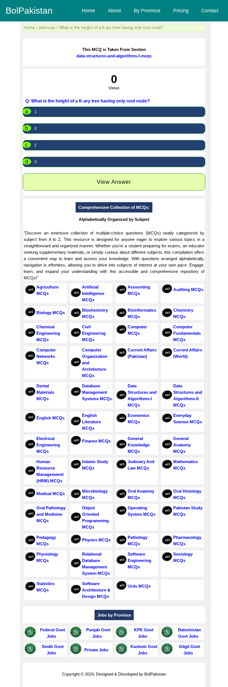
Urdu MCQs (139, 586)
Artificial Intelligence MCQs (93, 293)
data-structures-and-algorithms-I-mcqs (114, 55)
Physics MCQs (96, 539)
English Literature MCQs (91, 422)
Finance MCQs (96, 441)
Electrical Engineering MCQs (48, 445)
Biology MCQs (50, 312)
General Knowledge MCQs (139, 445)
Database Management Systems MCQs (97, 392)
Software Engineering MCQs (139, 560)
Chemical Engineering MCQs (48, 333)
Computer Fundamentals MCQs (187, 333)
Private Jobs (95, 649)
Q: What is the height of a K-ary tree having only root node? (87, 101)
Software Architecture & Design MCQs (96, 590)
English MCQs (50, 417)
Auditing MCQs (188, 289)
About (114, 10)
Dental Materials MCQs (45, 392)
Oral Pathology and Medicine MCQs (51, 514)
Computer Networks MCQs (46, 356)
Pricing (181, 10)
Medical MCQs (50, 493)
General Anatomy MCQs (182, 445)
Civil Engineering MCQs (94, 333)
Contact (210, 10)
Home (88, 10)
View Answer (114, 182)
